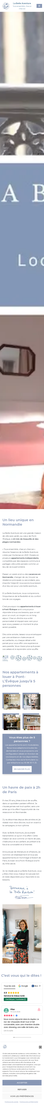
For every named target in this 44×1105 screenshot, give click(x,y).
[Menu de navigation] (39, 6)
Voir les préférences (22, 1096)
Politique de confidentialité (29, 1102)
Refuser (22, 1089)
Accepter (22, 1082)
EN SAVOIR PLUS (22, 769)
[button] (40, 1047)
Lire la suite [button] (8, 1031)
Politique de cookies (11, 1102)
